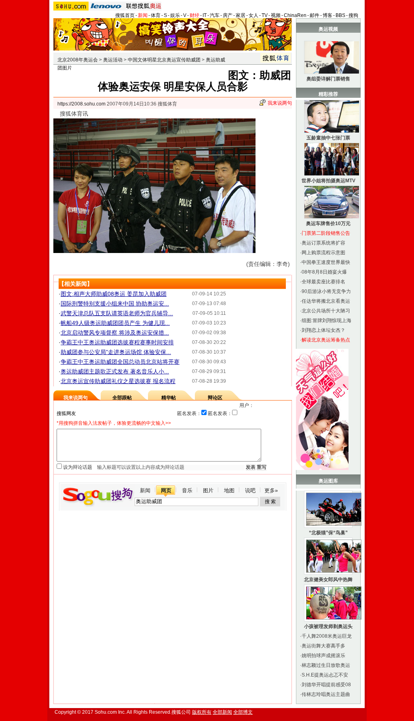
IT (205, 15)
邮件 (314, 15)
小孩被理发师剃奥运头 (328, 626)
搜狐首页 (125, 15)
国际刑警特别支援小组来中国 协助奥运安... (115, 303)
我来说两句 (280, 103)
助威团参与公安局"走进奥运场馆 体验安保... (116, 352)
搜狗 (353, 15)
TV (265, 15)
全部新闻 (222, 712)
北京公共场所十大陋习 (326, 311)
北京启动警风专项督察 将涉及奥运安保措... (115, 332)
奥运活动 (113, 60)
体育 (156, 15)
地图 (229, 490)
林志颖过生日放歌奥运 (326, 665)
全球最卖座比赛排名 (323, 282)
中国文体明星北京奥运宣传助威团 (164, 60)
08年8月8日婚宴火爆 (324, 272)
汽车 (215, 15)
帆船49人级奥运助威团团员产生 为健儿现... (115, 323)
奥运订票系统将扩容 (323, 243)
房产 (227, 15)
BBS (340, 15)
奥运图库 (328, 481)
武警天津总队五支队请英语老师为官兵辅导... (117, 313)
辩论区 (215, 398)
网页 (166, 490)
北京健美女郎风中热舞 (328, 579)
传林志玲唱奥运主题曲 (326, 694)
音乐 (187, 490)
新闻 (143, 15)
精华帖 (168, 398)
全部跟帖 (122, 398)
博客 (327, 15)
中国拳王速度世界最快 (326, 262)
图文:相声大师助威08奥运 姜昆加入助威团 (114, 294)
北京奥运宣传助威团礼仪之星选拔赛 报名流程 (118, 381)
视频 (276, 15)
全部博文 (243, 712)
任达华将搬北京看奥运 (326, 301)
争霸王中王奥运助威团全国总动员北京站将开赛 (120, 361)
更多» (271, 490)
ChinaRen (295, 15)
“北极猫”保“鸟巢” (328, 532)
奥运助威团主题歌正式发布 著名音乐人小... (115, 371)
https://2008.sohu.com (81, 104)
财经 (194, 15)
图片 (208, 490)
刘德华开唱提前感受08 (326, 684)
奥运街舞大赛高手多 (323, 646)
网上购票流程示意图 (323, 252)
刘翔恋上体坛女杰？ (323, 330)
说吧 (250, 490)
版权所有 (201, 712)
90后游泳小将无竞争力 (326, 291)
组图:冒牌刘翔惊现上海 (326, 320)
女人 (253, 15)
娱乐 (175, 15)
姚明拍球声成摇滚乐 (323, 655)
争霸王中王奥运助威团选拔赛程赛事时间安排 (117, 342)
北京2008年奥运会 (77, 60)
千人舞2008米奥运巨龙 (327, 636)
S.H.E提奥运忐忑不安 (325, 675)
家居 (240, 15)
